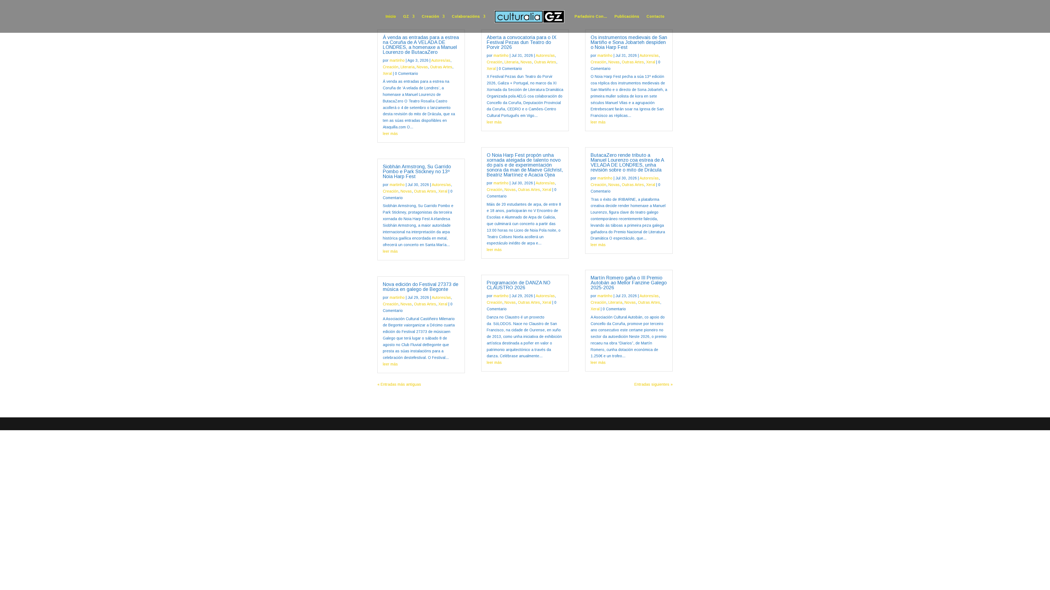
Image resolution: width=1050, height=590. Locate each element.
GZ (406, 16)
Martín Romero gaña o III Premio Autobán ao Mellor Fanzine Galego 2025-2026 (629, 282)
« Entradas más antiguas (399, 384)
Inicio (391, 16)
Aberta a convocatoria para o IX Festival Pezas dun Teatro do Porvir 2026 (521, 42)
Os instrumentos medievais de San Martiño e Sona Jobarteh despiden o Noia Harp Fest (629, 42)
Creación (430, 16)
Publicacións (626, 16)
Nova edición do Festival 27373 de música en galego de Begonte (420, 287)
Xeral (387, 73)
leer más (390, 133)
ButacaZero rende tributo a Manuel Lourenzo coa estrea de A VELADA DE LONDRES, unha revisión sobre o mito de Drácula (627, 162)
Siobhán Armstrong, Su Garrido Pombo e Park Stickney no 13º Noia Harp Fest (417, 171)
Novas (422, 67)
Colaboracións (466, 16)
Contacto (655, 16)
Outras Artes (441, 67)
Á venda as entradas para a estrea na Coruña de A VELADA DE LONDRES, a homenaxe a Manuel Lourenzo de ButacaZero (421, 45)
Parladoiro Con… (590, 16)
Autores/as (440, 60)
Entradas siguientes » (653, 384)
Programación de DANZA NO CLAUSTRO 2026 (518, 285)
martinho (397, 60)
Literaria (408, 67)
